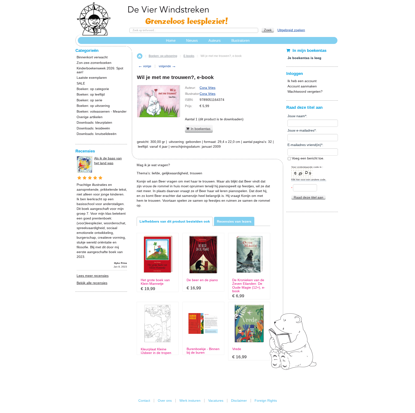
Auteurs (214, 40)
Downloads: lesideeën (93, 128)
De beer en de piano (202, 280)
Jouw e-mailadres (300, 130)
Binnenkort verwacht (92, 57)
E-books (188, 56)
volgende (167, 66)
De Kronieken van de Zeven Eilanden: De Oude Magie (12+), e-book (248, 285)
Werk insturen (190, 400)
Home (139, 56)
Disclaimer (239, 400)
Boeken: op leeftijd (91, 94)
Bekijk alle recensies (92, 283)
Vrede (236, 349)
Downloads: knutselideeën (96, 134)
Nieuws (192, 40)
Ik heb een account (302, 81)
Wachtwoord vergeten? (305, 91)
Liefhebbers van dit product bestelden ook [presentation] (175, 221)
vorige (144, 66)
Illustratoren (240, 40)
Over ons (165, 400)
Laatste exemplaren (92, 77)
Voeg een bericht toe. (307, 158)
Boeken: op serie (89, 100)
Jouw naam (296, 116)
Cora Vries (207, 88)
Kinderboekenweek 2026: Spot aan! (100, 70)
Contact (144, 400)
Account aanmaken (302, 86)
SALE (81, 83)
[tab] (175, 221)
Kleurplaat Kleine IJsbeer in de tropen (156, 351)
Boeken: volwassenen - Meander (102, 111)
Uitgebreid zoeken (291, 30)
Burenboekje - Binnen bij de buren (203, 350)
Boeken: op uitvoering (163, 56)
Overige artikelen (90, 117)
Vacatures (215, 400)
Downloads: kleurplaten (94, 122)
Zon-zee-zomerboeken (94, 63)
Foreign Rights (266, 400)
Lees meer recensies (93, 276)
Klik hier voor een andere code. (308, 179)
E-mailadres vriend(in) (304, 145)
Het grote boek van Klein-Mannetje (155, 281)
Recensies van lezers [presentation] (234, 221)
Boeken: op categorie (93, 89)
